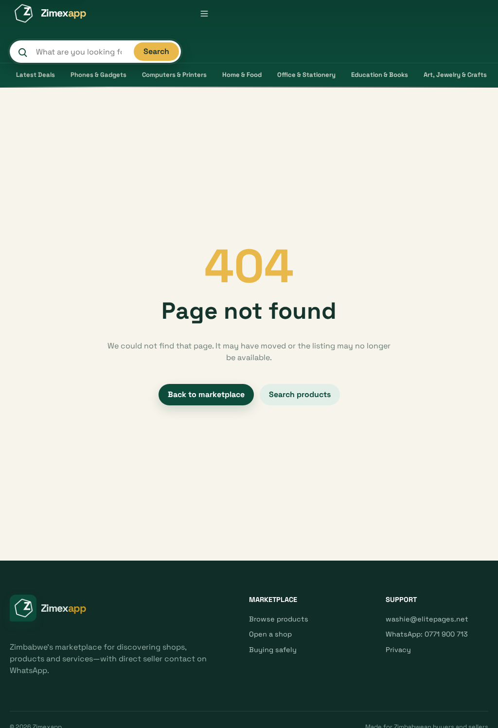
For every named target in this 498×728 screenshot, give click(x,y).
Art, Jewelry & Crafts (455, 75)
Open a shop (270, 634)
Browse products (278, 619)
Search (156, 51)
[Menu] (204, 13)
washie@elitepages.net (427, 619)
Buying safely (273, 649)
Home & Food (242, 75)
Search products (300, 394)
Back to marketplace (206, 394)
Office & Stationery (306, 75)
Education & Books (379, 75)
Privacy (398, 649)
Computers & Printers (174, 75)
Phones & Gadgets (98, 75)
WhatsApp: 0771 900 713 (427, 634)
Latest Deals (35, 75)
